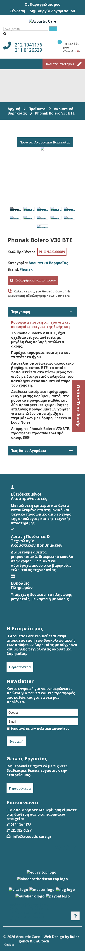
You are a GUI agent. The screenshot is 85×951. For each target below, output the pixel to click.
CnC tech (41, 941)
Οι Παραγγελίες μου (42, 4)
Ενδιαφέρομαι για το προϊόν (35, 280)
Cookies (9, 944)
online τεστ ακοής (78, 406)
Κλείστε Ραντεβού (60, 64)
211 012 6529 (21, 830)
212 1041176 (28, 44)
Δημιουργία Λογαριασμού (52, 11)
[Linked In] (74, 847)
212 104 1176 (21, 824)
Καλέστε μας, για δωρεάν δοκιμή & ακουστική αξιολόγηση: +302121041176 (39, 293)
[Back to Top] (75, 916)
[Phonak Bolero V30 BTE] (15, 209)
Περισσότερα (20, 667)
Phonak (26, 269)
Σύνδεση (17, 11)
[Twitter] (66, 847)
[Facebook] (57, 847)
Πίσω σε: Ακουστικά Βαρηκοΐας (45, 142)
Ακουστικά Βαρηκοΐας (48, 262)
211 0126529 (28, 50)
